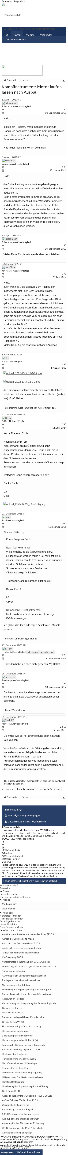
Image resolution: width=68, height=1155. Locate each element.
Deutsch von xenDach (46, 880)
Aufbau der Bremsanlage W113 (18, 938)
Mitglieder (46, 34)
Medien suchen (9, 904)
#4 (21, 264)
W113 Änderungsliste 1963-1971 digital (23, 1128)
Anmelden (7, 1)
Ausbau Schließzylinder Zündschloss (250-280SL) (27, 1095)
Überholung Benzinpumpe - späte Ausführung (25, 1086)
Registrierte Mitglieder (11, 918)
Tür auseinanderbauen (13, 971)
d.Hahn (5, 652)
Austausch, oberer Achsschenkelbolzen (21, 948)
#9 (24, 673)
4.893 (63, 655)
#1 (19, 99)
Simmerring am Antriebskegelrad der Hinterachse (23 (29, 966)
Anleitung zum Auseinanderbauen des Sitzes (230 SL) (28, 934)
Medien (30, 34)
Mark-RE (6, 723)
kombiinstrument (26, 789)
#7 (24, 513)
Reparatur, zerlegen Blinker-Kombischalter (23, 1017)
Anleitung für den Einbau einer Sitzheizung (23, 1123)
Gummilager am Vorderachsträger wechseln (24, 975)
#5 (21, 354)
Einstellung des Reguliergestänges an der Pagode (26, 989)
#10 (25, 717)
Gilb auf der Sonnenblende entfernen (20, 1118)
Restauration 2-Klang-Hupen (16, 1068)
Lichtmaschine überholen (14, 1054)
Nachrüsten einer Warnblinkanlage (19, 1063)
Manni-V (9, 710)
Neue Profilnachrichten (11, 927)
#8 (24, 645)
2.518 (63, 726)
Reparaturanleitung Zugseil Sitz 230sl (21, 1049)
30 (64, 109)
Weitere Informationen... (29, 1152)
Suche (9, 52)
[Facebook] (3, 841)
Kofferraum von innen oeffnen (17, 1132)
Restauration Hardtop (13, 998)
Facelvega (7, 680)
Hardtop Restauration (13, 1081)
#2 (19, 157)
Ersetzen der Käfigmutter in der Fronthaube (24, 1045)
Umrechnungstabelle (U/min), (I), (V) (20, 1040)
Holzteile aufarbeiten (12, 1012)
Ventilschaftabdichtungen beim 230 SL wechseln (26, 961)
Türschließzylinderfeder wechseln (19, 1058)
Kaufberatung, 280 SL (13, 957)
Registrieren (20, 1)
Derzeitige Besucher (10, 921)
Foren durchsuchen (9, 894)
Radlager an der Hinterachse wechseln (21, 980)
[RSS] (3, 844)
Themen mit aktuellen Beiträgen (16, 897)
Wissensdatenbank (17, 43)
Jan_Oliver (7, 270)
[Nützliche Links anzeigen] (63, 81)
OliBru (5, 421)
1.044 (63, 523)
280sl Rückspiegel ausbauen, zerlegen (21, 1114)
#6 (24, 414)
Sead (4, 520)
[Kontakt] (3, 847)
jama (26, 407)
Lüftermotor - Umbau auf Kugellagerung (22, 1072)
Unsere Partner (42, 43)
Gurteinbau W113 (11, 1091)
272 (64, 273)
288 (64, 424)
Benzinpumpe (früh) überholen (17, 1035)
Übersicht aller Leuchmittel (15, 1105)
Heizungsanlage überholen (15, 1031)
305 (64, 167)
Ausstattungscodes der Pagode (18, 1109)
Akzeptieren (7, 1152)
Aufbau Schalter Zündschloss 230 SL (20, 1100)
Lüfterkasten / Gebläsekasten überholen (22, 1077)
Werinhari (7, 164)
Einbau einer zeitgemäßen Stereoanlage (22, 1026)
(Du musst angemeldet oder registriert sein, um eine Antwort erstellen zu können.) (34, 782)
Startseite (5, 888)
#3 (19, 235)
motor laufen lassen (50, 789)
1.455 (63, 364)
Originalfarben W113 (13, 1022)
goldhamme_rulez (14, 407)
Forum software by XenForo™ (18, 880)
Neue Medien (9, 908)
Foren (17, 34)
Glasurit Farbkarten (12, 1008)
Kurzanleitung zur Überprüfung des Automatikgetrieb (29, 1003)
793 (64, 683)
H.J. (3, 361)
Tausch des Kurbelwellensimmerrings (20, 952)
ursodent (9, 638)
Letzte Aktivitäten (9, 924)
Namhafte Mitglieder (10, 915)
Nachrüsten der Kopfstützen (16, 985)
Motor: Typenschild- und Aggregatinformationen (26, 994)
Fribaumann (8, 106)
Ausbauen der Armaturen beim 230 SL (21, 943)
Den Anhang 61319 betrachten (23, 609)
